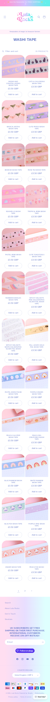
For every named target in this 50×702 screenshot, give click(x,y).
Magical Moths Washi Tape (13, 128)
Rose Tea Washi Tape (37, 170)
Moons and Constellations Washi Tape (13, 83)
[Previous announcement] (4, 3)
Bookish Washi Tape (13, 170)
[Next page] (31, 590)
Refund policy (39, 693)
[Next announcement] (45, 3)
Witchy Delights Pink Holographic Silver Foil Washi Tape (37, 301)
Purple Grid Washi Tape (37, 525)
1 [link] (18, 591)
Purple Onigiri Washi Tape (36, 393)
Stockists (8, 619)
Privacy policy (13, 697)
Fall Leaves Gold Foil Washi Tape (36, 346)
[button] (5, 17)
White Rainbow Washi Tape (36, 481)
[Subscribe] (42, 642)
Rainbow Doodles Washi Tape (13, 299)
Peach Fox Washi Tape (36, 568)
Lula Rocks (15, 693)
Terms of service (26, 697)
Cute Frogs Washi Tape (37, 128)
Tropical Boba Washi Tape (37, 212)
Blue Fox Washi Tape (13, 524)
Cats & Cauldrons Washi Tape (37, 82)
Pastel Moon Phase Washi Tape (13, 393)
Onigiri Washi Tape (13, 567)
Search (8, 603)
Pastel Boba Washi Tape (13, 255)
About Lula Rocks (12, 608)
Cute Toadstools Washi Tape (36, 255)
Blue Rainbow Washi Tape (13, 481)
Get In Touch (10, 614)
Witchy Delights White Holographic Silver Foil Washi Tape (13, 348)
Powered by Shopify (26, 693)
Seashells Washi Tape (13, 212)
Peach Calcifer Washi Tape (13, 436)
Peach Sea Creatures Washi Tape (36, 437)
